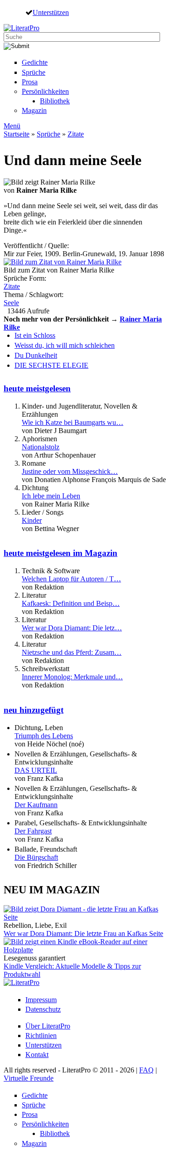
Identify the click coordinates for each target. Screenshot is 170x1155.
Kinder (32, 520)
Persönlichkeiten (45, 91)
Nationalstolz (40, 447)
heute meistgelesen (37, 388)
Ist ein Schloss (35, 335)
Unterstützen (51, 12)
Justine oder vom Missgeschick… (70, 471)
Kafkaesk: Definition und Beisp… (71, 603)
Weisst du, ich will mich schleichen (65, 345)
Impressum (41, 1000)
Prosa (30, 82)
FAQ (146, 1070)
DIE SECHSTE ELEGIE (51, 365)
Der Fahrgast (33, 831)
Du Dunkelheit (36, 355)
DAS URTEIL (36, 770)
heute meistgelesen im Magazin (60, 553)
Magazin (34, 110)
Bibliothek (55, 101)
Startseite (16, 134)
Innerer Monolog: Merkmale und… (72, 677)
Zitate (76, 134)
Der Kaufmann (36, 805)
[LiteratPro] (21, 28)
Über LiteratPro (47, 1026)
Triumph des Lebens (44, 736)
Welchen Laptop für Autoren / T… (71, 579)
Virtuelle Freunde (28, 1078)
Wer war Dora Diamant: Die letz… (72, 628)
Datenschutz (43, 1009)
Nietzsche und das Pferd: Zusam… (71, 652)
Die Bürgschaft (36, 857)
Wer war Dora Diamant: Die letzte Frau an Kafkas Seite (83, 933)
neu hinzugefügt (33, 710)
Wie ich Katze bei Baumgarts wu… (72, 422)
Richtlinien (41, 1035)
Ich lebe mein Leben (51, 496)
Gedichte (35, 62)
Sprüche (33, 72)
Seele (11, 303)
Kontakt (37, 1054)
